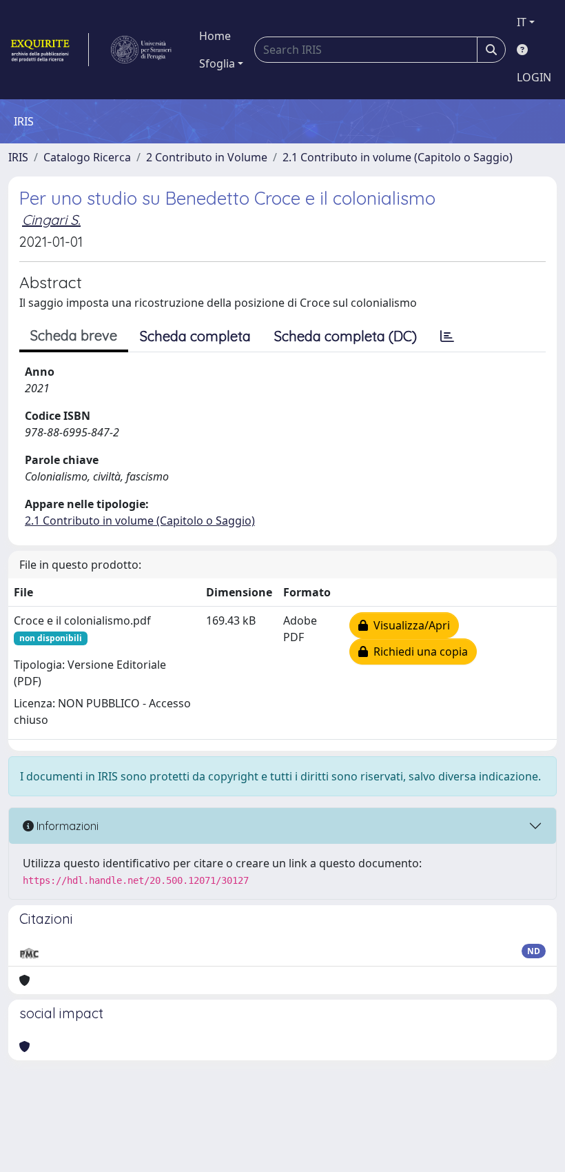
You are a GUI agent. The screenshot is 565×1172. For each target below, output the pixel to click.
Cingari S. (51, 219)
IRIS (18, 157)
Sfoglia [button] (217, 63)
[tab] (447, 336)
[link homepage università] (141, 49)
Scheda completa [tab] (195, 336)
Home (215, 35)
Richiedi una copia (418, 651)
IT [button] (521, 22)
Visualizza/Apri (409, 625)
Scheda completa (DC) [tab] (345, 336)
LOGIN (534, 77)
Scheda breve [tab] (73, 335)
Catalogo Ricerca (87, 157)
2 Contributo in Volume (206, 157)
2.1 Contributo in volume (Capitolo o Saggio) (397, 157)
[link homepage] (48, 49)
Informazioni (66, 826)
